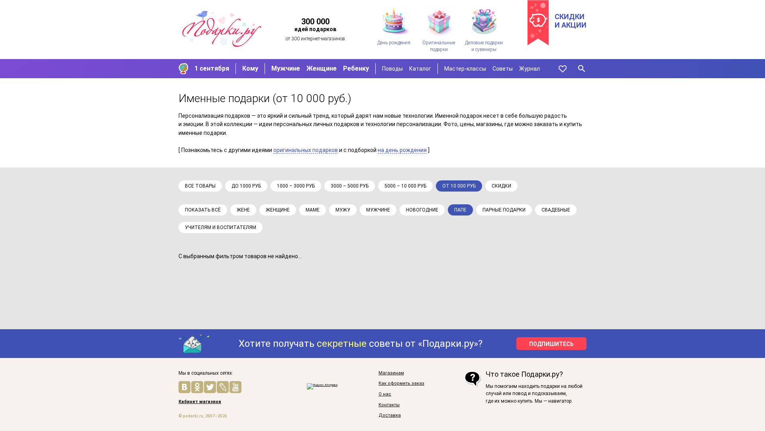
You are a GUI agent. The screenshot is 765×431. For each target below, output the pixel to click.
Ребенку (356, 68)
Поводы (392, 68)
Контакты (389, 405)
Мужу (342, 210)
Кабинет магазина (199, 401)
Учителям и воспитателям (220, 227)
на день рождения (402, 150)
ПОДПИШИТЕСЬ (551, 344)
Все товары (200, 186)
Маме (313, 210)
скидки (501, 186)
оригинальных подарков (305, 150)
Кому (250, 68)
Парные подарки (504, 210)
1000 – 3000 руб (296, 186)
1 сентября (211, 68)
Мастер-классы (465, 68)
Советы (502, 68)
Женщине (321, 68)
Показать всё (203, 210)
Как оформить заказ (401, 383)
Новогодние (422, 210)
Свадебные (555, 210)
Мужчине (285, 68)
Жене (243, 210)
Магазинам (391, 373)
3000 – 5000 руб (350, 186)
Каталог (420, 68)
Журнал (529, 68)
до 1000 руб (246, 186)
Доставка (390, 415)
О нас (385, 394)
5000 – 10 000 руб (405, 186)
